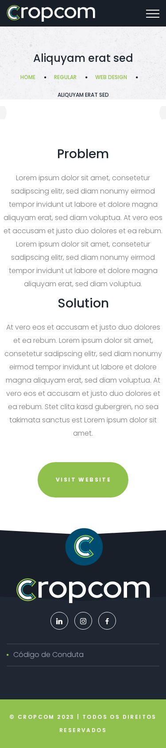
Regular (65, 77)
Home (27, 77)
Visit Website (83, 479)
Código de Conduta (48, 654)
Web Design (111, 77)
